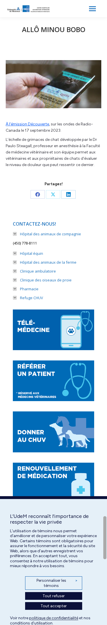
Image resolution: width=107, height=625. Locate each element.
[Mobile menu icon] (92, 9)
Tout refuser (54, 596)
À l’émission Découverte (27, 124)
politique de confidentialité (53, 618)
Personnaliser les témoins (57, 583)
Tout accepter (54, 606)
